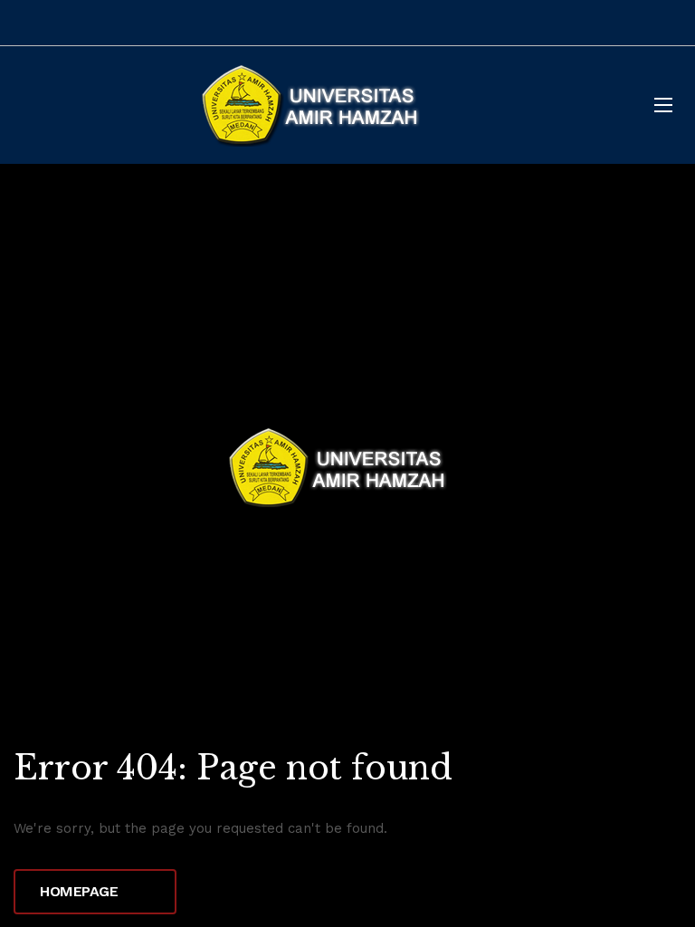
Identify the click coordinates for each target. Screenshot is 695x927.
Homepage (81, 891)
